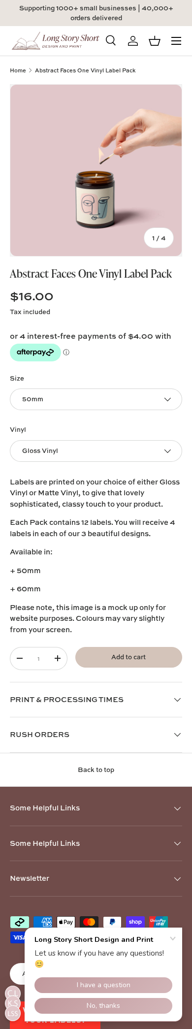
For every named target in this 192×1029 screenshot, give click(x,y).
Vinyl (18, 429)
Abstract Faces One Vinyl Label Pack (85, 70)
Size (17, 378)
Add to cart (128, 656)
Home (18, 70)
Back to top (96, 769)
